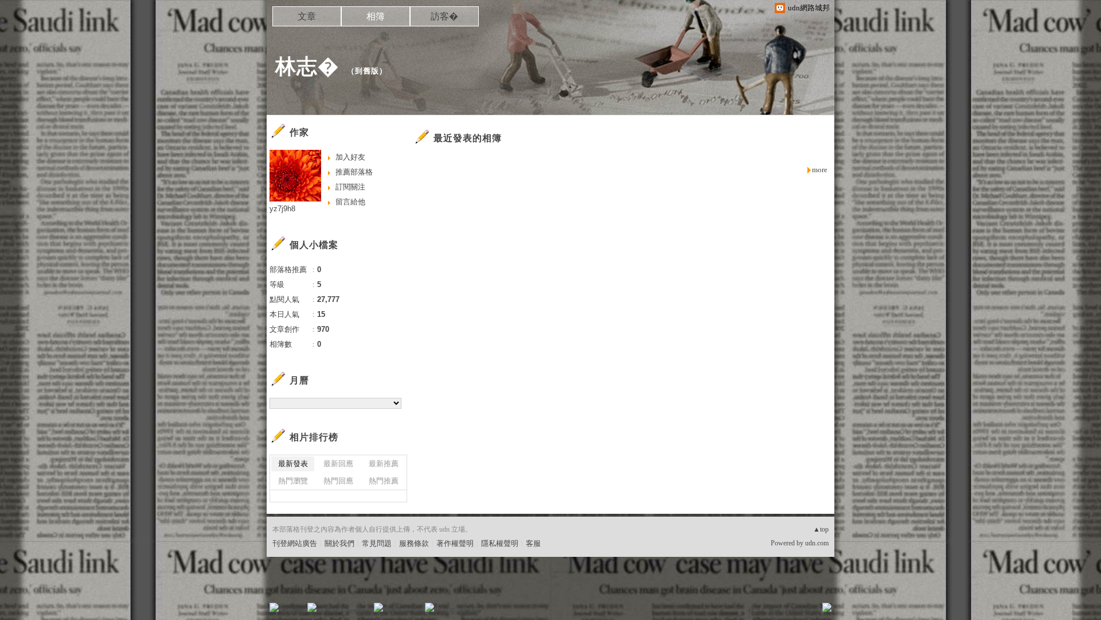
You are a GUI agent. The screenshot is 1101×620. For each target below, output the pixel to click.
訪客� (444, 16)
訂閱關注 (350, 187)
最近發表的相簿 (468, 138)
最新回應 (338, 463)
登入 (754, 611)
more (819, 169)
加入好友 (350, 157)
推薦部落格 (354, 172)
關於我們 (339, 543)
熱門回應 (338, 480)
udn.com (817, 543)
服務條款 (414, 543)
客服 (533, 543)
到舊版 (367, 71)
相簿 (375, 16)
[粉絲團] (274, 607)
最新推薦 (384, 463)
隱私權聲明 (499, 543)
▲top (821, 529)
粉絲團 (293, 611)
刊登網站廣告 (294, 543)
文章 (307, 16)
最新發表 (293, 463)
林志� (307, 66)
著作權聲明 (455, 543)
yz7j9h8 (282, 208)
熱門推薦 (384, 480)
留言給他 (350, 201)
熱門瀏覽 (293, 480)
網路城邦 (804, 611)
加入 (775, 611)
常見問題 (377, 543)
